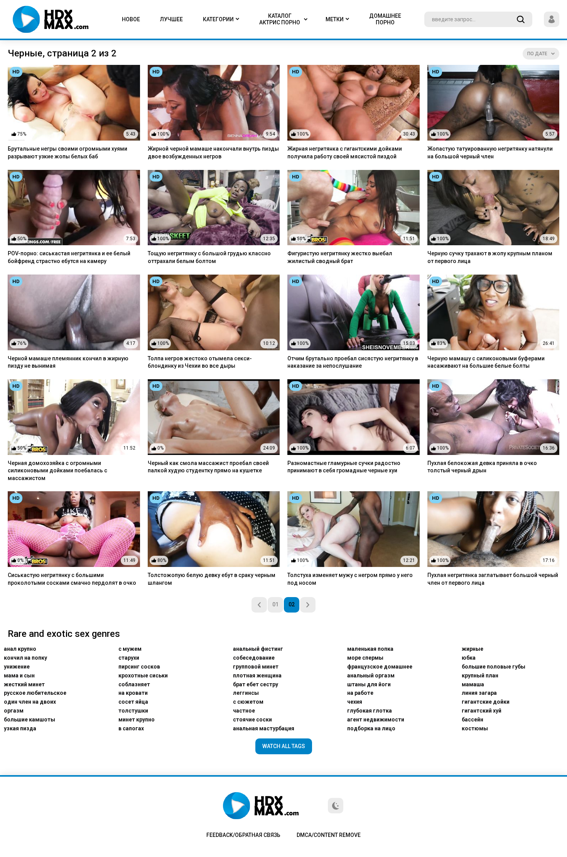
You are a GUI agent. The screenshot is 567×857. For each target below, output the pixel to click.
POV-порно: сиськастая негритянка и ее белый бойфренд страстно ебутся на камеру (69, 257)
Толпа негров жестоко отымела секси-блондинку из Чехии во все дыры (200, 362)
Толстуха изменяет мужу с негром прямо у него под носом (350, 579)
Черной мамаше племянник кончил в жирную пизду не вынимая (68, 362)
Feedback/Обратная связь (243, 835)
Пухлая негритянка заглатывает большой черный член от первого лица (492, 579)
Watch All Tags (283, 746)
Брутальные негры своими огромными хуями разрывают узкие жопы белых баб (67, 153)
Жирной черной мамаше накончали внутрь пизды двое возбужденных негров (213, 153)
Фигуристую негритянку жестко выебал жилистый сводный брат (339, 257)
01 (275, 604)
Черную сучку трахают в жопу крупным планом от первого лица (489, 257)
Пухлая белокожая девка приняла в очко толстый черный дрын (482, 467)
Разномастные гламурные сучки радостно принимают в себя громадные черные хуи (343, 467)
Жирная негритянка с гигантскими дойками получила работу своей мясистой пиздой (344, 153)
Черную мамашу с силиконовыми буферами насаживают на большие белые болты (486, 362)
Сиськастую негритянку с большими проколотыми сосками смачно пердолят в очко (72, 579)
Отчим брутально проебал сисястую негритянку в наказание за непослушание (352, 362)
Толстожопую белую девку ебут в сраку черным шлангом (211, 579)
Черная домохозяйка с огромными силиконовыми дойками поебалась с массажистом (57, 470)
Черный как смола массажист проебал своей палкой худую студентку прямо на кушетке (208, 467)
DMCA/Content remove (329, 835)
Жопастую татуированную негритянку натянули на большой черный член (490, 153)
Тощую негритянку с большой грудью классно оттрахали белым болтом (209, 257)
